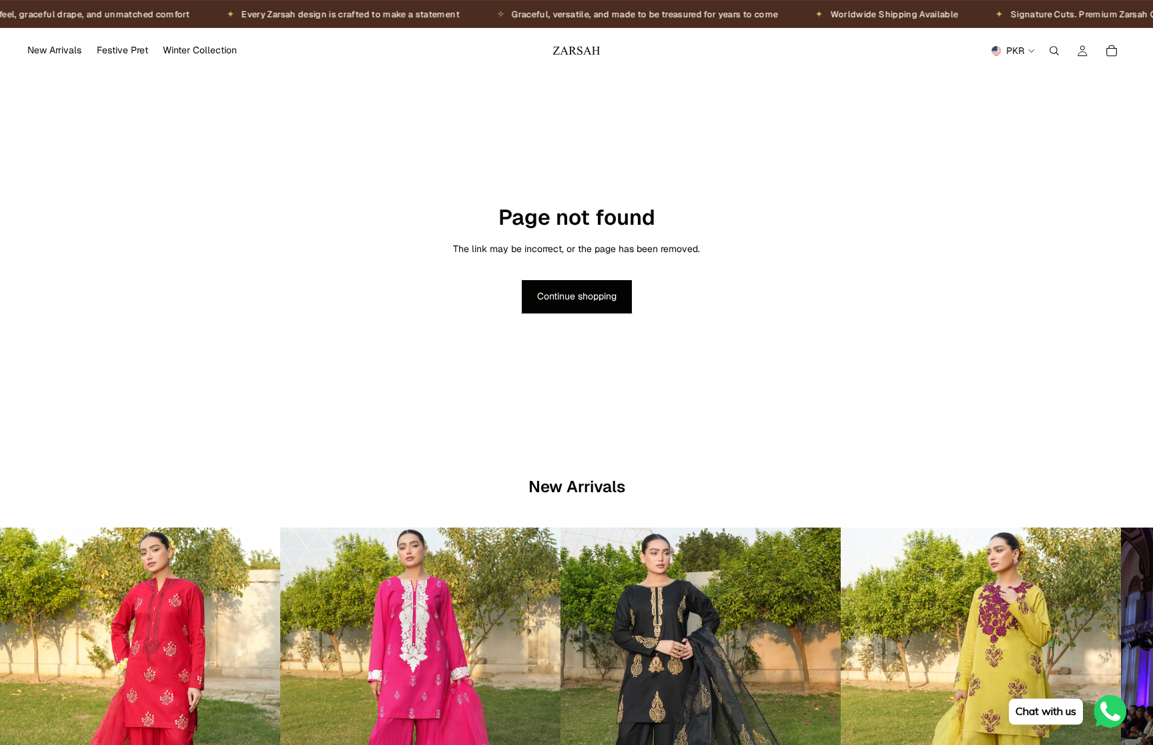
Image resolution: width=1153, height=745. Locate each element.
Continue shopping (577, 296)
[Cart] (1111, 50)
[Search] (1054, 50)
